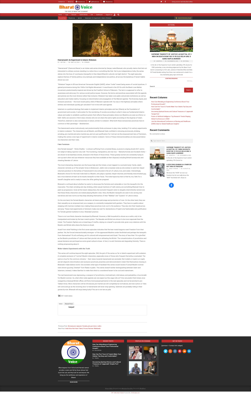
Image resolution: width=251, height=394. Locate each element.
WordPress (143, 388)
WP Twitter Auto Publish (117, 392)
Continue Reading (171, 78)
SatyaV (71, 307)
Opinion (86, 62)
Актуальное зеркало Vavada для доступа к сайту (84, 326)
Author (61, 304)
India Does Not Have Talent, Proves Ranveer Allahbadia (82, 328)
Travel (97, 358)
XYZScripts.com (135, 392)
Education (98, 350)
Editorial (186, 61)
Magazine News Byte (127, 388)
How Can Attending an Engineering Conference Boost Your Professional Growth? (105, 346)
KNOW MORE (73, 382)
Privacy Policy (109, 388)
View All (189, 81)
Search (152, 86)
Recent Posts (69, 304)
